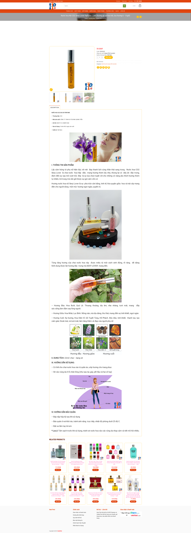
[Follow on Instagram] (136, 1)
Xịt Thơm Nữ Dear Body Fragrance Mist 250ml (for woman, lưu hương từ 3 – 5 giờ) (76, 494)
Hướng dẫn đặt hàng (78, 515)
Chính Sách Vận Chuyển (79, 523)
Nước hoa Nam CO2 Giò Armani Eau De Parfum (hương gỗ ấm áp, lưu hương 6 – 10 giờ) (58, 463)
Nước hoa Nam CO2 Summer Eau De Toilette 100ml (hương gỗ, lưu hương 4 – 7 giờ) (133, 463)
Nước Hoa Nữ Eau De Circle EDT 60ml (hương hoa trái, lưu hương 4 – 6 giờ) (114, 494)
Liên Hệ (122, 11)
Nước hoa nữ (104, 64)
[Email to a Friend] (103, 67)
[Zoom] (51, 89)
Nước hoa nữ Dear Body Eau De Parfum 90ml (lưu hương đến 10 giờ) (114, 463)
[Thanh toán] (131, 514)
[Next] (91, 68)
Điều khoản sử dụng (78, 525)
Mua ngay (108, 57)
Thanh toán (124, 1)
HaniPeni (60, 531)
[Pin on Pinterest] (106, 67)
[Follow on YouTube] (140, 1)
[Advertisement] (95, 32)
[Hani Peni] (55, 5)
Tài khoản (118, 1)
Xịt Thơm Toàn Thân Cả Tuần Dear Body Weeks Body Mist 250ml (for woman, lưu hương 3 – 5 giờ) (95, 463)
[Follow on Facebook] (134, 1)
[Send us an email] (139, 1)
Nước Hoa (93, 11)
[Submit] (124, 5)
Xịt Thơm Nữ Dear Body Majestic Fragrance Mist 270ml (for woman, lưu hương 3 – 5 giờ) (57, 494)
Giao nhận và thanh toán (79, 512)
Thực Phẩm (100, 11)
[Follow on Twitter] (137, 1)
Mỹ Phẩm (85, 11)
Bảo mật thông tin (77, 520)
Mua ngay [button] (58, 469)
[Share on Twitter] (100, 67)
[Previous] (52, 68)
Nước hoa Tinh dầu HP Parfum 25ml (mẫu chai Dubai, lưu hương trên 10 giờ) (95, 494)
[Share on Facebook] (98, 67)
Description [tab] (54, 107)
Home (86, 18)
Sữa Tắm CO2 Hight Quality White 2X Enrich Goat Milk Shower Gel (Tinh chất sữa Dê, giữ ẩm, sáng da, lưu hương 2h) (133, 495)
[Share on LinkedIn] (109, 67)
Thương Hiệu (110, 11)
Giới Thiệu (77, 11)
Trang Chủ (69, 11)
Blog (117, 11)
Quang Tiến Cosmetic (101, 18)
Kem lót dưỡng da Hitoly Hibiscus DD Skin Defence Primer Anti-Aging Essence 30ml (76, 463)
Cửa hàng (131, 1)
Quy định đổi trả (77, 517)
